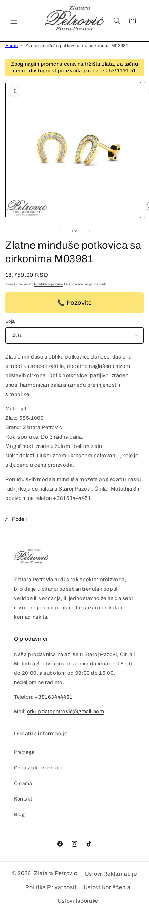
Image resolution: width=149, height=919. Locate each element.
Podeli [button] (19, 519)
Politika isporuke (48, 284)
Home (11, 45)
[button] (13, 20)
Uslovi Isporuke (78, 901)
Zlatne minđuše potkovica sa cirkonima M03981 (76, 45)
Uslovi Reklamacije (111, 874)
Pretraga (24, 752)
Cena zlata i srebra (36, 767)
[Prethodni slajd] (59, 231)
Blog (19, 814)
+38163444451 (53, 697)
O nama (23, 783)
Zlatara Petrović (55, 873)
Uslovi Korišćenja (107, 887)
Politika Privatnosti (51, 887)
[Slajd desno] (89, 231)
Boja (10, 321)
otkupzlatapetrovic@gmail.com (65, 711)
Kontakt (23, 799)
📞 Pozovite (74, 302)
